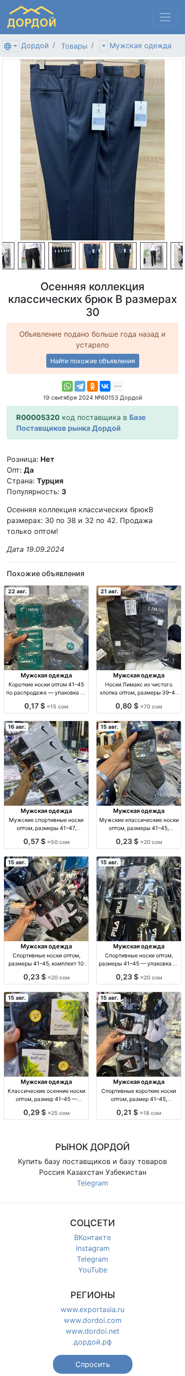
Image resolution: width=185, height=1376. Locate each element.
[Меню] (165, 17)
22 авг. (17, 591)
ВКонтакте (92, 1237)
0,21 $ (138, 1112)
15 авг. (110, 726)
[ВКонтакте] (105, 386)
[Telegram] (80, 386)
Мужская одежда (141, 45)
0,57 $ (46, 841)
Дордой (35, 45)
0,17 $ (46, 705)
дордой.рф (93, 1341)
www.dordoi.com (93, 1320)
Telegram (92, 1182)
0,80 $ (138, 705)
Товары (74, 45)
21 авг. (110, 591)
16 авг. (17, 726)
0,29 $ (46, 1112)
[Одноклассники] (92, 386)
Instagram (93, 1248)
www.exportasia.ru (92, 1309)
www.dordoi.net (92, 1330)
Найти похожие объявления (92, 361)
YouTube (92, 1269)
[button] (93, 1364)
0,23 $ (139, 841)
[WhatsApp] (67, 386)
